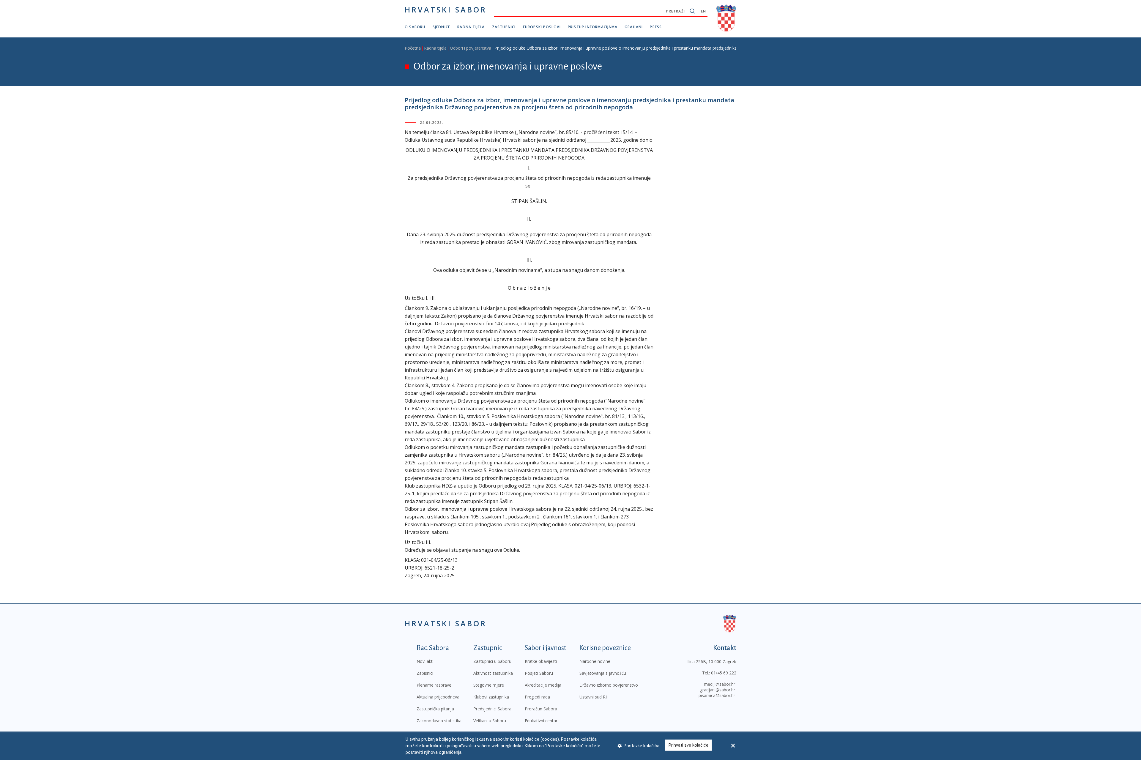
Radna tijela (471, 26)
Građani (634, 26)
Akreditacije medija (543, 685)
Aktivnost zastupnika (493, 673)
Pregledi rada (537, 697)
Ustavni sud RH (594, 697)
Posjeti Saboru (539, 673)
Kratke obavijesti (541, 661)
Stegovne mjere (488, 685)
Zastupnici (504, 26)
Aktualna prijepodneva (438, 697)
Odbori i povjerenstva (470, 48)
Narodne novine (594, 661)
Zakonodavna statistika (439, 720)
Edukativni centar (541, 720)
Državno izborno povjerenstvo (608, 685)
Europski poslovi (542, 26)
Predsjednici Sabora (492, 709)
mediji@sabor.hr (719, 684)
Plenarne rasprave (434, 685)
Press (656, 26)
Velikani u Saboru (489, 720)
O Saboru (415, 26)
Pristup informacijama (592, 26)
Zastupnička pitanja (435, 709)
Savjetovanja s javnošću (602, 673)
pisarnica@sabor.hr (717, 695)
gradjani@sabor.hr (717, 690)
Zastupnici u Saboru (492, 661)
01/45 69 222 (723, 673)
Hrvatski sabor (446, 9)
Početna (413, 48)
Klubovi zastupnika (491, 697)
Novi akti (425, 661)
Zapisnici (425, 673)
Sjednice (441, 26)
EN (703, 11)
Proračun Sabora (541, 709)
